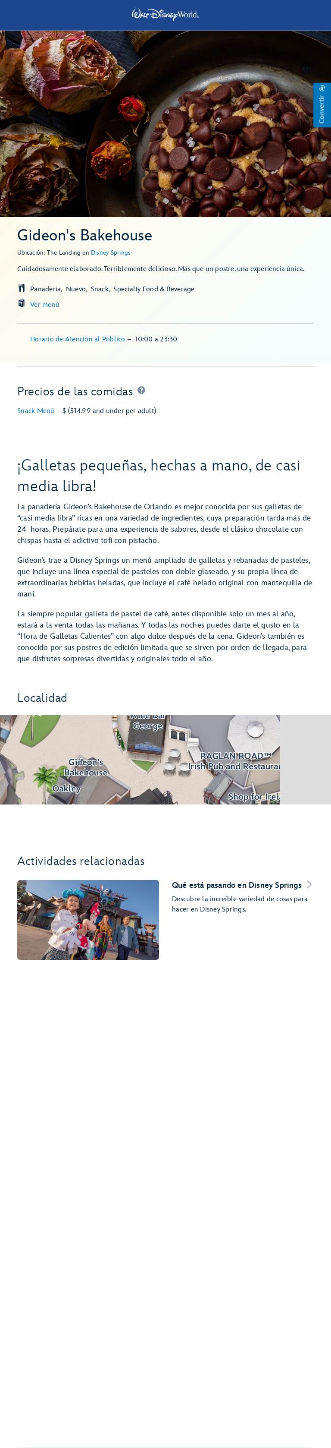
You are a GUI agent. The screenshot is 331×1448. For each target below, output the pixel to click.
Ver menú (44, 305)
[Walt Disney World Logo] (165, 15)
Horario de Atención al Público (78, 339)
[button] (322, 105)
